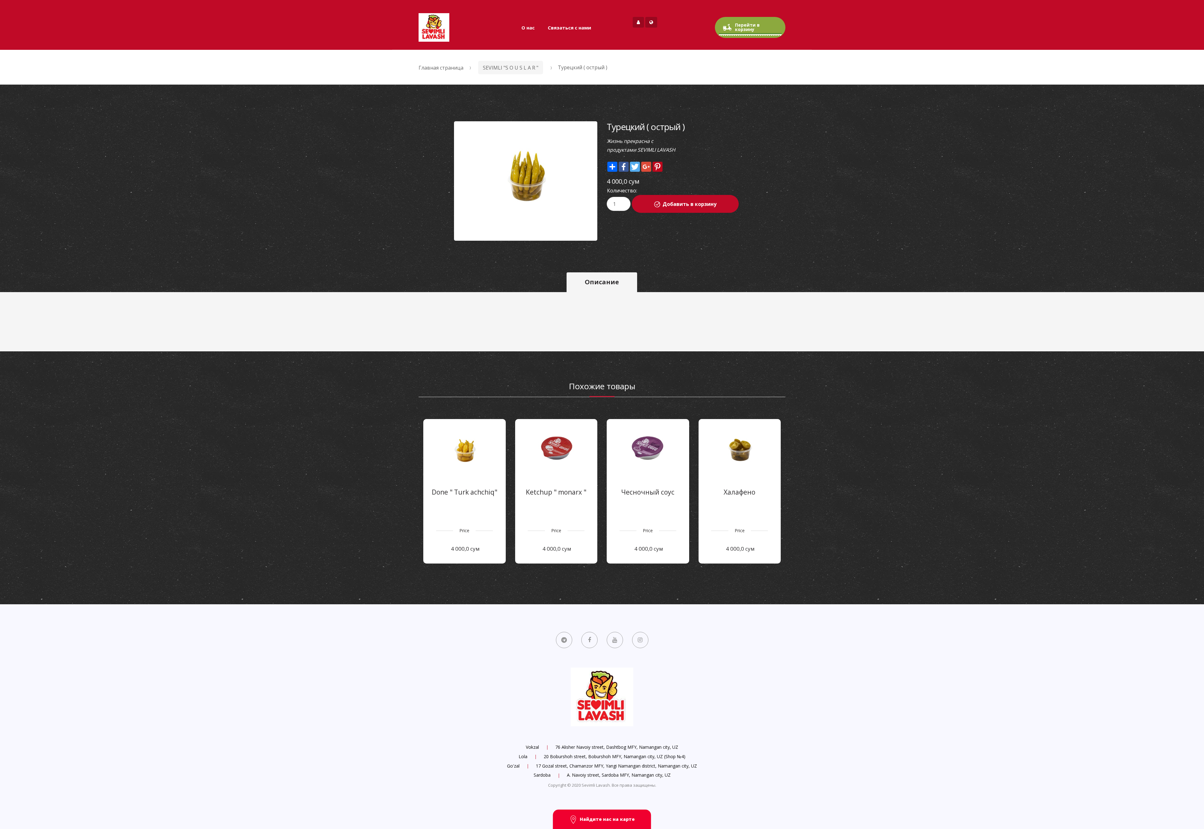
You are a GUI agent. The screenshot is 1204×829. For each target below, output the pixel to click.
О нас (528, 27)
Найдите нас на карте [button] (607, 819)
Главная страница (441, 67)
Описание (602, 282)
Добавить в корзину (689, 204)
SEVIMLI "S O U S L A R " (510, 67)
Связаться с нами (569, 27)
